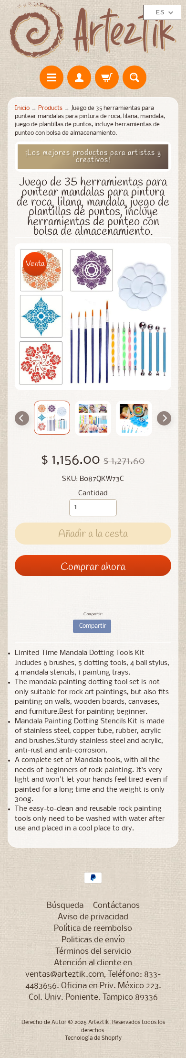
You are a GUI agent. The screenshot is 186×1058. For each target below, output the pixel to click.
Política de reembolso (93, 928)
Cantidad (93, 493)
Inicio (22, 108)
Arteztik (98, 1022)
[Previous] (22, 418)
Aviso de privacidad (93, 917)
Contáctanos (116, 905)
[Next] (164, 418)
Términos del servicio (93, 951)
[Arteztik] (93, 30)
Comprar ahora (93, 567)
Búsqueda (65, 905)
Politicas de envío (93, 940)
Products (50, 108)
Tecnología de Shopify (93, 1038)
